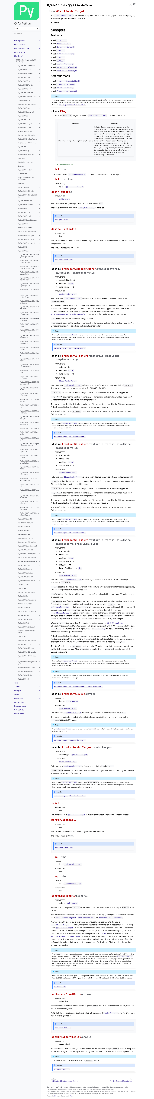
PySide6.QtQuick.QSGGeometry (29, 388)
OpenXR (103, 933)
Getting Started (19, 40)
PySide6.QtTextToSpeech (26, 627)
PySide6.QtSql (23, 596)
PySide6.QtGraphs (24, 127)
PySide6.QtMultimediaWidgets (27, 196)
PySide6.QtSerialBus (25, 573)
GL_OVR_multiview (115, 622)
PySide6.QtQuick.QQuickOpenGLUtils (29, 302)
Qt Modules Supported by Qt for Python (26, 61)
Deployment (18, 698)
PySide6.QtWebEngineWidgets (27, 662)
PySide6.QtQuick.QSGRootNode (29, 467)
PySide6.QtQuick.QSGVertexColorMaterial (29, 514)
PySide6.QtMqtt (23, 187)
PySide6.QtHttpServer (26, 154)
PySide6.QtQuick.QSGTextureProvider (29, 502)
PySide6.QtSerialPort (25, 576)
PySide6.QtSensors (25, 569)
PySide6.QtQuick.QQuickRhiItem (29, 325)
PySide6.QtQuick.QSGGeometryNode (29, 394)
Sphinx (56, 1096)
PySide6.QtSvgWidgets (26, 619)
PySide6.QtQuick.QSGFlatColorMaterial (29, 383)
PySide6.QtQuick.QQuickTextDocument (29, 336)
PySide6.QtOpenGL (25, 216)
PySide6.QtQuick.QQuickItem (29, 290)
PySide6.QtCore (23, 116)
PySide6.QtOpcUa (24, 212)
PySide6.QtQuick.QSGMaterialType (29, 417)
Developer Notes (20, 706)
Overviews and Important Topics (27, 631)
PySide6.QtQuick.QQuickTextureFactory (29, 342)
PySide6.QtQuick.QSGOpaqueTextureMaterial (29, 444)
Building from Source (21, 48)
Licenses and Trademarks (27, 611)
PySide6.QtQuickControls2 (27, 546)
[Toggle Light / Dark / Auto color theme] (130, 5)
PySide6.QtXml (23, 679)
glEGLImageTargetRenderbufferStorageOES (68, 314)
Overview (21, 158)
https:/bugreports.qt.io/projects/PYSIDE (72, 105)
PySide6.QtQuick (24, 250)
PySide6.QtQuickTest (25, 549)
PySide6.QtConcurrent (26, 112)
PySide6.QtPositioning (26, 239)
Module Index (19, 713)
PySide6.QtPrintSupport (26, 243)
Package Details (20, 52)
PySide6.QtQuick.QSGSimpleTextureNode (29, 479)
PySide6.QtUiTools (24, 644)
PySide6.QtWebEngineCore (27, 652)
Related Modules (24, 534)
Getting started (23, 584)
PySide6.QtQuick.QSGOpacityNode (29, 439)
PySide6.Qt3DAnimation (26, 65)
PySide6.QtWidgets (25, 675)
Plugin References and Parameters (26, 178)
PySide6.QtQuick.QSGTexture (29, 491)
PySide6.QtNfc (23, 208)
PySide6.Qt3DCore (24, 69)
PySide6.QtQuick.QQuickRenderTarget (29, 319)
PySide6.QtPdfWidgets (26, 235)
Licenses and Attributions (27, 104)
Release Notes (19, 709)
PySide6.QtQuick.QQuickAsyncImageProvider (29, 255)
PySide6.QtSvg (23, 615)
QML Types (22, 588)
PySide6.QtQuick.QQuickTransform (29, 348)
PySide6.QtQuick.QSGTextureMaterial (29, 496)
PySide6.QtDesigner (25, 123)
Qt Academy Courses (25, 538)
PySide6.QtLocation (25, 170)
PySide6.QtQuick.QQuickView (29, 354)
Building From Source (25, 522)
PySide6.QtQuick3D (25, 519)
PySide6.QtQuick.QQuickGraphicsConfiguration (29, 267)
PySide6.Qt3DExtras (25, 73)
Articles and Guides (25, 131)
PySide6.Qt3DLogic (25, 81)
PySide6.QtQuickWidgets (27, 553)
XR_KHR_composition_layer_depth (65, 936)
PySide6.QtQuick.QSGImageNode (29, 400)
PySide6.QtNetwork (25, 200)
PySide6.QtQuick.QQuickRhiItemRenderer (29, 331)
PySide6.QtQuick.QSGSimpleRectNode (29, 473)
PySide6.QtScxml (24, 565)
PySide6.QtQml (23, 247)
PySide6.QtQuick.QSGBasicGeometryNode (29, 365)
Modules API (18, 56)
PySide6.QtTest (23, 623)
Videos (16, 694)
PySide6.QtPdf (23, 223)
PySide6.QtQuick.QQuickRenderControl (29, 313)
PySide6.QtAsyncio (25, 89)
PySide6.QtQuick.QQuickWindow (29, 359)
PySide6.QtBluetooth (25, 92)
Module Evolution (24, 526)
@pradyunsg (64, 1096)
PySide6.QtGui (23, 146)
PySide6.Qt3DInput (25, 77)
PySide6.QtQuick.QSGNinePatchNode (29, 423)
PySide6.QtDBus (24, 119)
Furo (71, 1096)
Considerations (19, 702)
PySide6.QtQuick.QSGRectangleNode (29, 450)
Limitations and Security (26, 162)
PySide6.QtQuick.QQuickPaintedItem (29, 307)
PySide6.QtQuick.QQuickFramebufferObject (29, 261)
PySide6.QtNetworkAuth (26, 204)
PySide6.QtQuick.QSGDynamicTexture (29, 377)
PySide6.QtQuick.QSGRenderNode (29, 456)
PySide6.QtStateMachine (27, 600)
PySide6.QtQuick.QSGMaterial (29, 406)
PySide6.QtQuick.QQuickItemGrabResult (29, 296)
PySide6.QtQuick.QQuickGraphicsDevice (29, 273)
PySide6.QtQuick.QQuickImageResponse (29, 284)
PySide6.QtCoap (23, 108)
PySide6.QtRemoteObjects (27, 561)
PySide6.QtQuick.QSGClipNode (29, 371)
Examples (17, 690)
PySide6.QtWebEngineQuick (27, 656)
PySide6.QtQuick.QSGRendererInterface (29, 462)
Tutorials (17, 686)
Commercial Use (20, 44)
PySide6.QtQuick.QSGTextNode (29, 485)
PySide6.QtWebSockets (26, 667)
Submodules (22, 173)
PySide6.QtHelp (23, 150)
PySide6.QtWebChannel (26, 648)
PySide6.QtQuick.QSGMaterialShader (29, 412)
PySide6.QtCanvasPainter (27, 96)
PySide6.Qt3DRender (25, 85)
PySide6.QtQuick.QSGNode (29, 428)
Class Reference (24, 100)
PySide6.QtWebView (25, 671)
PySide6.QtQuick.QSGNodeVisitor (29, 433)
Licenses (21, 166)
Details (56, 22)
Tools (16, 682)
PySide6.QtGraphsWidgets (27, 139)
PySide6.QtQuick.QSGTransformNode (29, 508)
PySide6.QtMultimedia (26, 191)
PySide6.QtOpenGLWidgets (27, 220)
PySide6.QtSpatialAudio (26, 580)
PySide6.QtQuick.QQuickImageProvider (29, 278)
